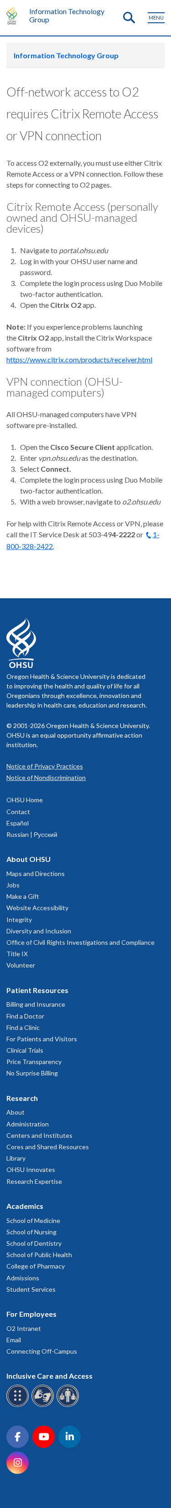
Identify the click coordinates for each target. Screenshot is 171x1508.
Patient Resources (37, 990)
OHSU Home (24, 800)
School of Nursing (31, 1232)
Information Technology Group (66, 15)
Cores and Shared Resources (47, 1147)
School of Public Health (39, 1254)
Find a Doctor (25, 1016)
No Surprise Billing (32, 1073)
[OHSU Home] (13, 15)
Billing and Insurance (35, 1004)
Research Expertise (34, 1181)
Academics (24, 1206)
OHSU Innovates (30, 1169)
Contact (18, 811)
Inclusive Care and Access (49, 1375)
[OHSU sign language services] (44, 1405)
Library (16, 1158)
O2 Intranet (23, 1328)
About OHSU (28, 859)
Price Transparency (34, 1061)
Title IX (17, 954)
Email (13, 1340)
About (15, 1112)
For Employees (31, 1313)
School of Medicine (33, 1220)
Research (22, 1098)
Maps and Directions (35, 873)
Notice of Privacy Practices (44, 766)
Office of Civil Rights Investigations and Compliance (80, 942)
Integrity (19, 919)
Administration (27, 1124)
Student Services (31, 1289)
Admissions (22, 1278)
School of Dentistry (34, 1243)
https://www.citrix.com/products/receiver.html (79, 359)
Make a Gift (22, 896)
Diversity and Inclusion (38, 931)
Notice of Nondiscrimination (46, 777)
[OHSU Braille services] (18, 1405)
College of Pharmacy (35, 1266)
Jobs (13, 885)
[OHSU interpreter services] (69, 1405)
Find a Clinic (23, 1027)
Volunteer (20, 965)
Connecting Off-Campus (41, 1351)
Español (17, 823)
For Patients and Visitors (41, 1039)
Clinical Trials (24, 1050)
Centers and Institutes (39, 1135)
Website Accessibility (37, 908)
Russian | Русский (31, 834)
